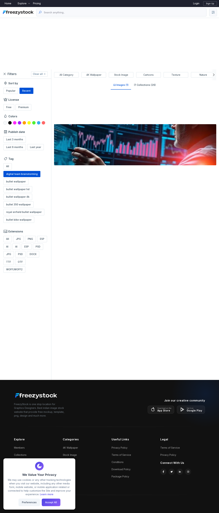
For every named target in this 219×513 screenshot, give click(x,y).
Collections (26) (146, 84)
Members (19, 447)
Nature (203, 74)
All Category (66, 74)
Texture (175, 74)
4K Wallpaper (93, 74)
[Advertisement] (109, 44)
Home (8, 3)
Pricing (37, 3)
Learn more (46, 494)
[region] (25, 228)
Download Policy (121, 469)
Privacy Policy (119, 447)
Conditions (118, 462)
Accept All (51, 502)
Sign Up (210, 3)
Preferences (29, 502)
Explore (22, 3)
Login (196, 3)
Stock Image (121, 74)
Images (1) (122, 84)
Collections (20, 454)
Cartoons (148, 74)
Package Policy (120, 476)
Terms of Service (121, 454)
